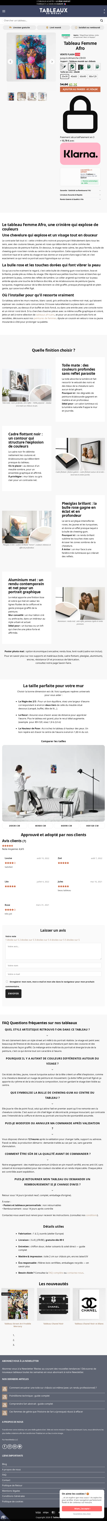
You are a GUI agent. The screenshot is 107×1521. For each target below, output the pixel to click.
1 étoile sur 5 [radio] (12, 939)
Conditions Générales (13, 1496)
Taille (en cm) (66, 72)
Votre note (10, 936)
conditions (91, 1215)
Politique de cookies (12, 1501)
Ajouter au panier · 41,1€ (80, 89)
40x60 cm (40, 825)
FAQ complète (55, 1272)
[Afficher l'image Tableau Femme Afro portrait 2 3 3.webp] (32, 96)
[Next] (10, 1341)
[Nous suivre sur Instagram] (9, 1446)
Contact (6, 1480)
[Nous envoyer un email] (14, 1446)
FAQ (4, 1474)
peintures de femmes (45, 318)
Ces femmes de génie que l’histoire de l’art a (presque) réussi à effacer (46, 1411)
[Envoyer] (101, 20)
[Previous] (2, 1341)
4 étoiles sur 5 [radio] (57, 939)
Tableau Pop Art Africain (89, 1323)
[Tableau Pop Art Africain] (89, 1304)
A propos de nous (11, 1469)
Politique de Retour (12, 1485)
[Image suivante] (52, 61)
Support (64, 61)
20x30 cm (14, 825)
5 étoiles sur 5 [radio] (72, 939)
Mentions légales (11, 1490)
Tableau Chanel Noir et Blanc (17, 1323)
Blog (4, 1464)
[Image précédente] (10, 61)
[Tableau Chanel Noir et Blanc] (17, 1304)
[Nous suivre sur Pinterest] (19, 1446)
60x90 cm (66, 825)
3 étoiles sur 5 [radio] (42, 939)
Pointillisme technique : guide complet (29, 1395)
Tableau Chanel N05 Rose (53, 1323)
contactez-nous (75, 1272)
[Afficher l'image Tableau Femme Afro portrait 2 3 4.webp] (42, 96)
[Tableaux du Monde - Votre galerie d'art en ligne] (53, 11)
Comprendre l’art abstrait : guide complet (31, 1403)
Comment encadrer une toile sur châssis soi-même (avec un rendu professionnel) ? (53, 1387)
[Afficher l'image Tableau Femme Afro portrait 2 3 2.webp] (21, 96)
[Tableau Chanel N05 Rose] (53, 1304)
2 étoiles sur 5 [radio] (27, 939)
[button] (3, 11)
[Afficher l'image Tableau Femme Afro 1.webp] (11, 96)
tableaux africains (45, 314)
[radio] (63, 66)
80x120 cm (92, 825)
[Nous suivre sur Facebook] (4, 1446)
